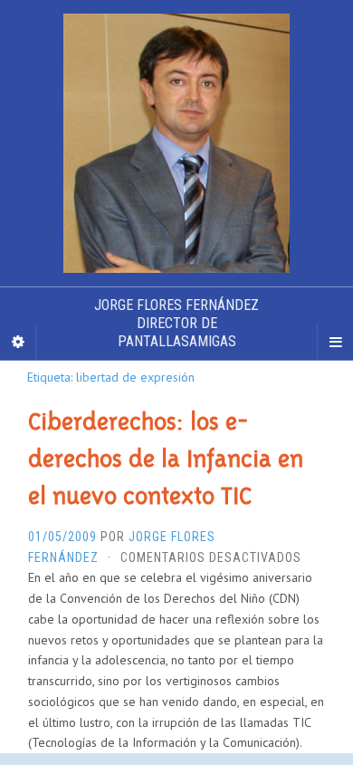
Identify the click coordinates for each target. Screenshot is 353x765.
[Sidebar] (18, 342)
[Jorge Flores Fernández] (176, 143)
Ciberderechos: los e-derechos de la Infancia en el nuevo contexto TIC (165, 458)
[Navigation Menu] (335, 342)
